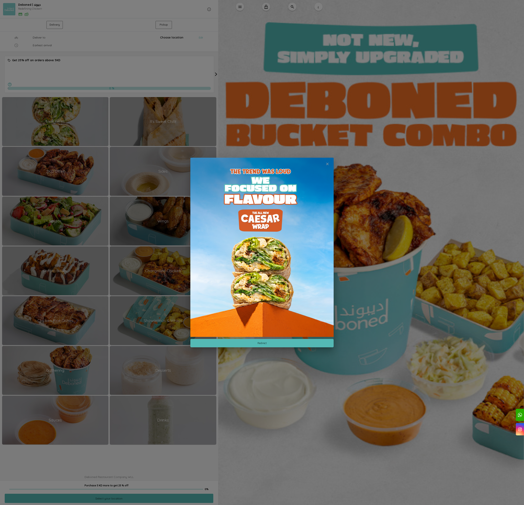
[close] (327, 164)
